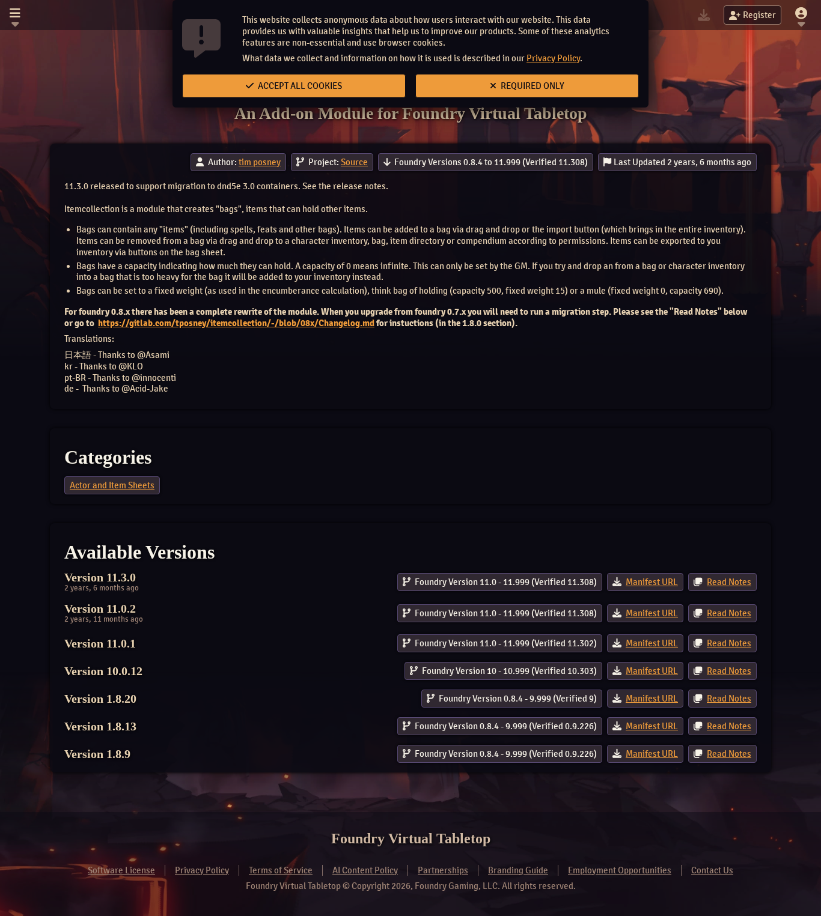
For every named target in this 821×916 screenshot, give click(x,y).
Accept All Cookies (299, 85)
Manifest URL (652, 582)
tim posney (260, 162)
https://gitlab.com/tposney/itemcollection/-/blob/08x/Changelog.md (236, 323)
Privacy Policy (553, 58)
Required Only (531, 85)
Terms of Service (281, 870)
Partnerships (443, 870)
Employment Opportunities (619, 870)
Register (759, 15)
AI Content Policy (365, 870)
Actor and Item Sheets (112, 485)
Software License (121, 870)
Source (354, 162)
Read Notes (729, 582)
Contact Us (712, 870)
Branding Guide (518, 870)
